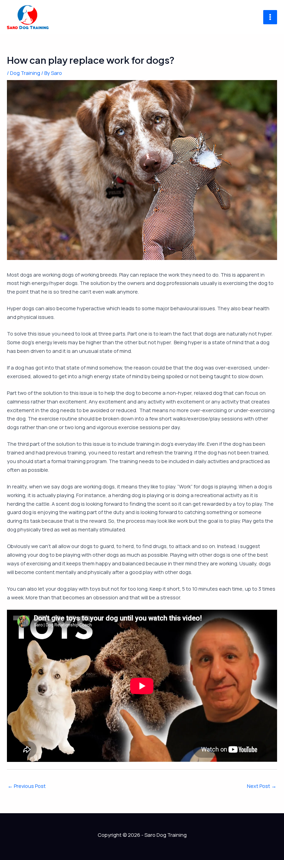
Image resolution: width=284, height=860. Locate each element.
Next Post (261, 785)
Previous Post (27, 785)
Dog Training (25, 72)
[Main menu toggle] (270, 17)
